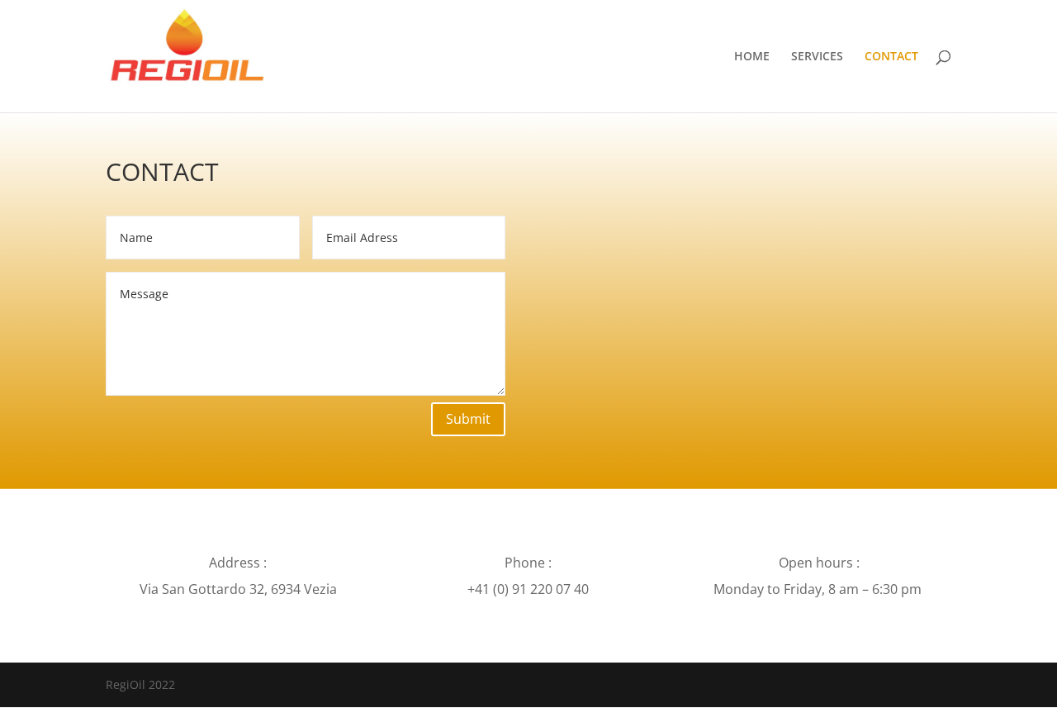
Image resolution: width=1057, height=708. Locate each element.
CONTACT (891, 57)
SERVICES (817, 57)
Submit (468, 419)
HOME (752, 57)
